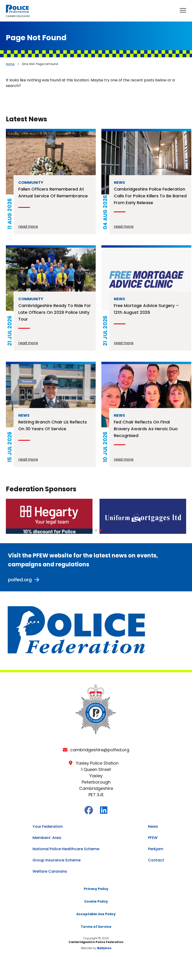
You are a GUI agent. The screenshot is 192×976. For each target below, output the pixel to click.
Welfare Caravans (50, 871)
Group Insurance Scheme (57, 860)
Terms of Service (96, 926)
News (153, 826)
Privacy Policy (96, 888)
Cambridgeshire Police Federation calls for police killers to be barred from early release (150, 196)
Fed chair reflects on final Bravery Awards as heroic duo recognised (146, 428)
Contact (156, 860)
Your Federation (48, 826)
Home (10, 64)
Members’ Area (47, 837)
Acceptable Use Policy (96, 914)
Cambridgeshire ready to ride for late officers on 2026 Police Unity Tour (54, 312)
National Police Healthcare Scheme (66, 849)
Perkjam (155, 849)
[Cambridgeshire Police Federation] (17, 11)
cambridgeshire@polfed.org (99, 750)
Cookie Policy (96, 901)
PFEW (153, 837)
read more (28, 226)
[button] (92, 530)
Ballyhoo (104, 948)
